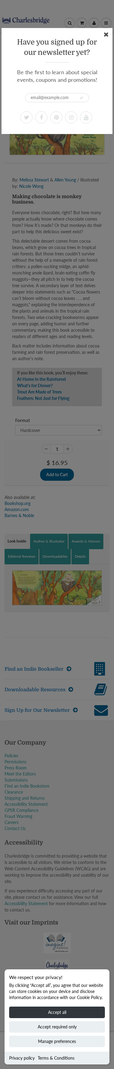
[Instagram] (71, 117)
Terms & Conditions (56, 1058)
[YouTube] (86, 117)
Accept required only (57, 1026)
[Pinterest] (56, 117)
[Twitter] (26, 117)
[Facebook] (41, 117)
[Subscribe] (81, 98)
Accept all (57, 1012)
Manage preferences (57, 1041)
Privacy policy (22, 1058)
